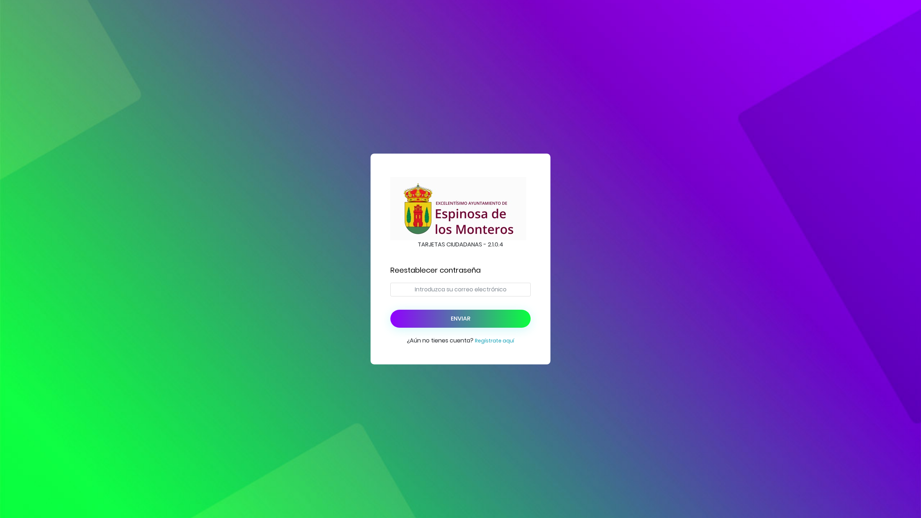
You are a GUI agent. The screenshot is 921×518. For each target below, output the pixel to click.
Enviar (460, 318)
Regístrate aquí (494, 340)
